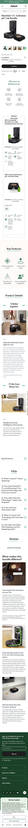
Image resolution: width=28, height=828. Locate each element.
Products (5, 768)
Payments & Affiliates (8, 773)
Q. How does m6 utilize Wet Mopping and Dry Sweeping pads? (11, 527)
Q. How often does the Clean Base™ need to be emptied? (12, 500)
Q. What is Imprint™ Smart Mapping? (12, 479)
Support (4, 778)
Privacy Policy (7, 760)
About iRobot (6, 783)
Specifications (7, 458)
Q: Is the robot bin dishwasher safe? (9, 508)
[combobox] (14, 11)
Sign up (17, 2)
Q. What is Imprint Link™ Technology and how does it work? (12, 517)
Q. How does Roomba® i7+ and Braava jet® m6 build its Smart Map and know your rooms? (11, 489)
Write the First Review (14, 548)
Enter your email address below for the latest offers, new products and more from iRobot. (13, 743)
